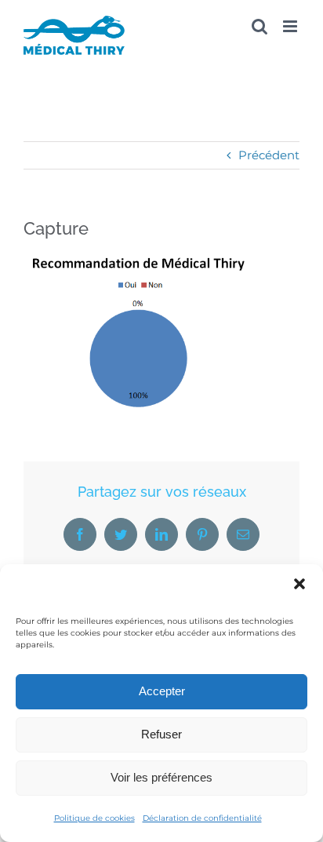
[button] (299, 584)
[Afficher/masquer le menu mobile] (291, 26)
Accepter (162, 691)
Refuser (161, 734)
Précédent (268, 155)
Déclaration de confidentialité (202, 818)
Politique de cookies (94, 818)
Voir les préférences (161, 777)
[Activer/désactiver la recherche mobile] (259, 26)
